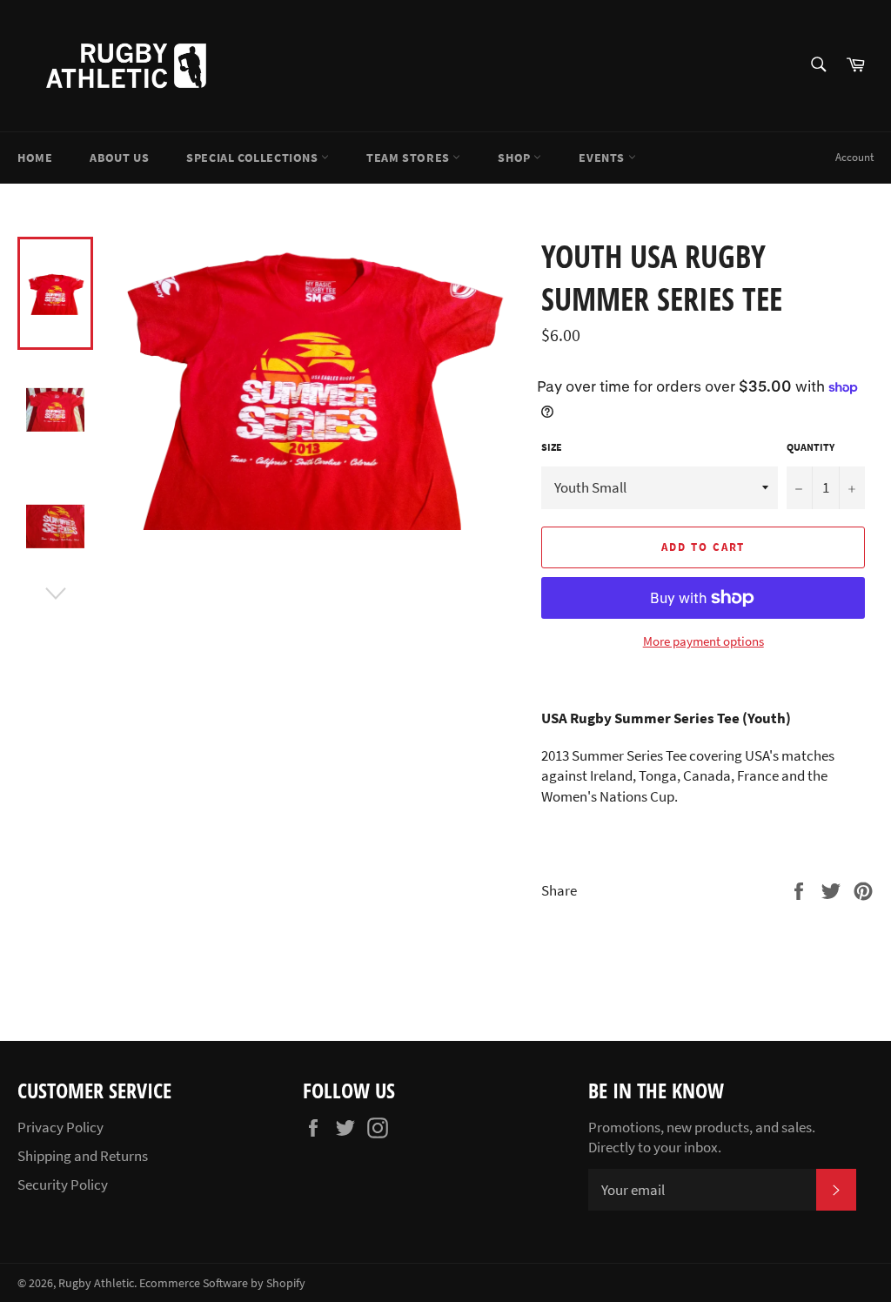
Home (34, 157)
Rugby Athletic (96, 1283)
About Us (119, 157)
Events (603, 157)
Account (854, 157)
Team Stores (409, 157)
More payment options (703, 641)
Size (551, 446)
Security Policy (62, 1184)
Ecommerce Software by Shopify (222, 1283)
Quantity (810, 446)
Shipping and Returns (82, 1155)
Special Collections (253, 157)
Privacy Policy (60, 1127)
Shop (515, 157)
